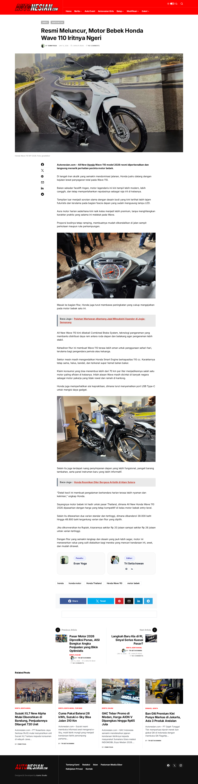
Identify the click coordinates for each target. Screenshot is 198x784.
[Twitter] (174, 765)
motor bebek (133, 583)
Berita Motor (57, 22)
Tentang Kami (72, 764)
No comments (93, 45)
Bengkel (148, 708)
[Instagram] (180, 765)
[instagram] (126, 569)
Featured (78, 708)
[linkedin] (132, 569)
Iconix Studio (41, 775)
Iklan (95, 764)
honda (60, 583)
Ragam (78, 655)
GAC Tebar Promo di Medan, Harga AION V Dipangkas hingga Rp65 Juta (118, 719)
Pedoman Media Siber (111, 764)
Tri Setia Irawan (134, 563)
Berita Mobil (137, 647)
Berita (45, 22)
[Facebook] (168, 765)
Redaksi (86, 764)
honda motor (75, 583)
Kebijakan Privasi (74, 769)
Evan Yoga (80, 563)
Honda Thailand (93, 583)
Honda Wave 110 (114, 583)
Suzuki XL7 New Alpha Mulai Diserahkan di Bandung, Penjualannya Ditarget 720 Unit (31, 719)
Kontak (89, 769)
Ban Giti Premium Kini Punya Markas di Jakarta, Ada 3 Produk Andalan (163, 717)
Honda (91, 164)
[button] (172, 3)
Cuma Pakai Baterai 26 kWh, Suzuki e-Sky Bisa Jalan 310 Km (74, 717)
